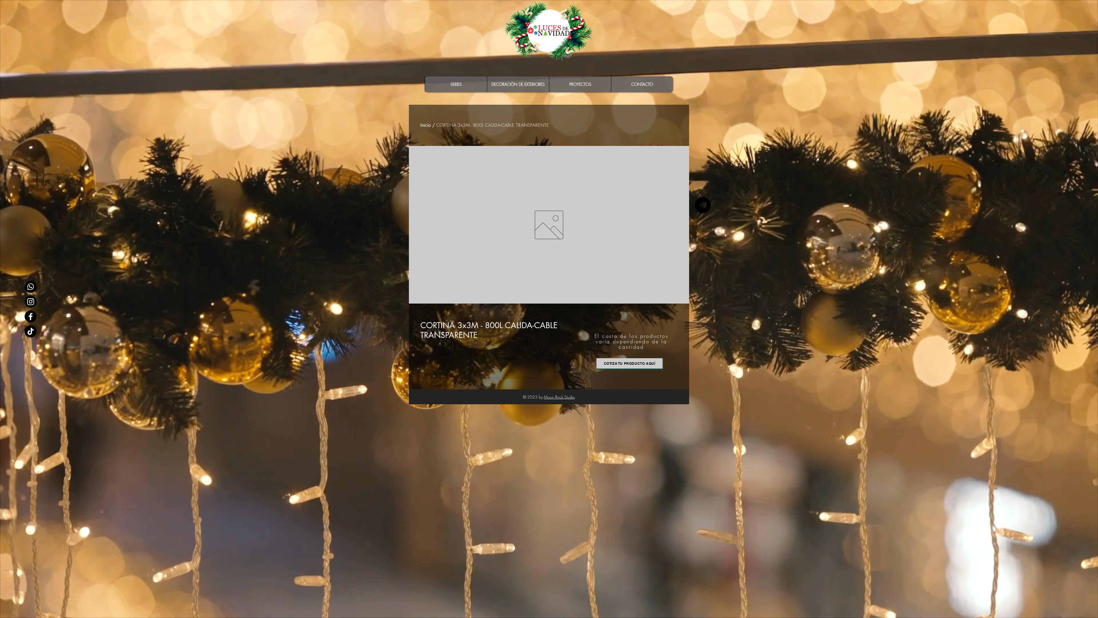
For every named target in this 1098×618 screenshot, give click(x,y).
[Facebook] (31, 316)
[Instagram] (31, 302)
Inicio (425, 125)
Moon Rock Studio (559, 397)
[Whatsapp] (31, 287)
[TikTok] (31, 331)
